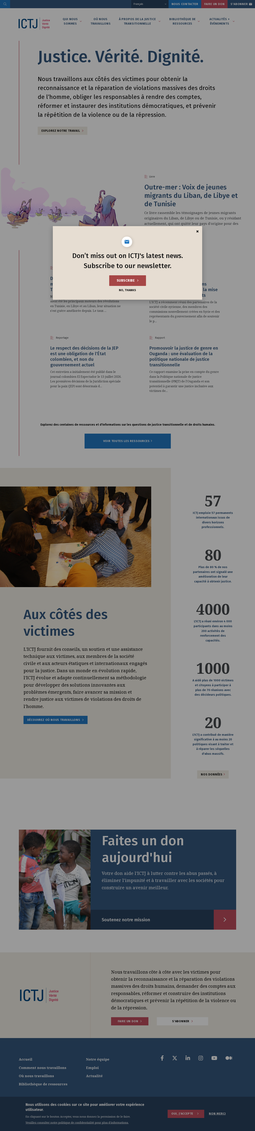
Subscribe (126, 280)
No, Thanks (127, 290)
